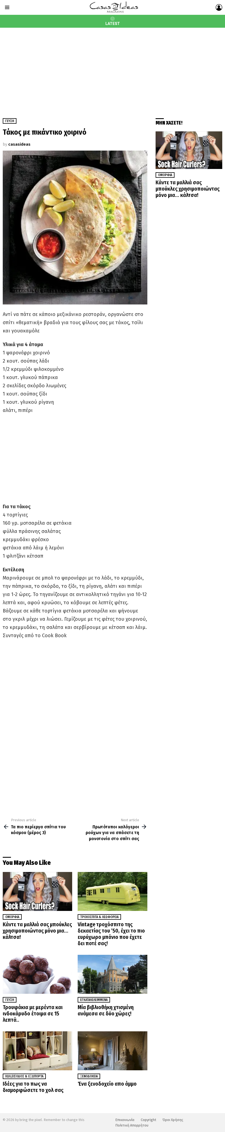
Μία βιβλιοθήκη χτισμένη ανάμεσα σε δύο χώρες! (106, 1010)
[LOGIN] (219, 7)
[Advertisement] (112, 68)
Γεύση (9, 1000)
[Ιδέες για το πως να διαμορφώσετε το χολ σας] (37, 1051)
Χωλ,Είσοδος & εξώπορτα (24, 1076)
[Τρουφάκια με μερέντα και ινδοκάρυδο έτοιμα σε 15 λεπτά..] (37, 974)
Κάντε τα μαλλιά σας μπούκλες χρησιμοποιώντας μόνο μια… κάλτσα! (37, 930)
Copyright (148, 1120)
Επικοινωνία (124, 1120)
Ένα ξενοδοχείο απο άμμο (107, 1083)
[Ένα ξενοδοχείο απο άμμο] (112, 1051)
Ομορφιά (12, 917)
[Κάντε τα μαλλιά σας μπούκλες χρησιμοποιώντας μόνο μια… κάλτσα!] (37, 891)
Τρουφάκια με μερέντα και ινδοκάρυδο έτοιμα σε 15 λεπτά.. (33, 1013)
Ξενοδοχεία (89, 1076)
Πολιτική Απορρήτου (131, 1125)
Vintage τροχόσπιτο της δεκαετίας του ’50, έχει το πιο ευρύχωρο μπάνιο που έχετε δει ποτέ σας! (111, 934)
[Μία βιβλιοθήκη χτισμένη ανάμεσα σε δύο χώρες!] (112, 974)
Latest (112, 23)
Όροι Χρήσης (172, 1120)
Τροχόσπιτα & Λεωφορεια (99, 917)
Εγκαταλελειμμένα (94, 1000)
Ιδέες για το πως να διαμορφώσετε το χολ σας (33, 1086)
